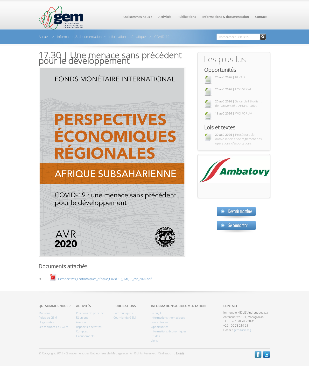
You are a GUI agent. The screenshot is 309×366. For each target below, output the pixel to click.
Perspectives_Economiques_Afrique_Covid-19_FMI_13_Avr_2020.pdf (105, 279)
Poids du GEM (48, 318)
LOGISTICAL (233, 89)
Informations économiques (169, 331)
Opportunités (220, 69)
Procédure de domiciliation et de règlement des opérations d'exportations (238, 138)
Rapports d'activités (89, 327)
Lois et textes (219, 127)
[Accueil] (61, 28)
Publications (186, 16)
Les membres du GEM (53, 327)
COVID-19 (161, 36)
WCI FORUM (233, 113)
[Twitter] (266, 357)
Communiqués (123, 313)
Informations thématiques (127, 36)
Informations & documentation (225, 16)
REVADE (230, 77)
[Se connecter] (236, 226)
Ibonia (180, 353)
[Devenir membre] (236, 212)
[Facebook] (258, 357)
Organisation (47, 322)
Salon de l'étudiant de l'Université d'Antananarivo (238, 103)
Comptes (82, 331)
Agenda (81, 322)
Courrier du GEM (124, 318)
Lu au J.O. (157, 313)
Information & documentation (79, 36)
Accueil (44, 36)
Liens (154, 340)
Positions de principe (90, 313)
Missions (44, 313)
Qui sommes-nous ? (137, 16)
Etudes (155, 336)
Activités (164, 16)
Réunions (82, 318)
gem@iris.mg (242, 330)
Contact (261, 16)
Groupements (85, 336)
